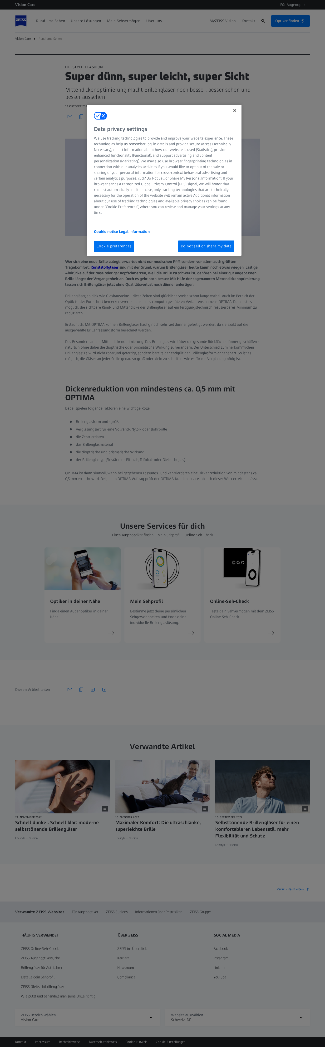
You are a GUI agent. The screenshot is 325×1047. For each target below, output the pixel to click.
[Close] (235, 110)
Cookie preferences (114, 246)
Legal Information (134, 231)
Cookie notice (106, 231)
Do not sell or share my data (206, 246)
